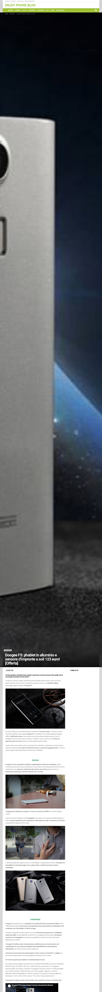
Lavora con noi (20, 1)
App (47, 10)
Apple (24, 10)
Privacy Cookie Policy (30, 1)
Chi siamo (13, 1)
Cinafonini (31, 10)
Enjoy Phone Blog (20, 5)
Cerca (96, 10)
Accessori (40, 10)
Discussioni (60, 10)
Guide (53, 10)
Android (10, 10)
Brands (17, 10)
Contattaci (7, 1)
